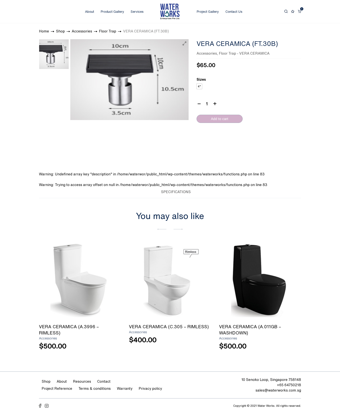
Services (137, 11)
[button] (162, 229)
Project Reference (57, 388)
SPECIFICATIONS (176, 192)
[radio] (199, 86)
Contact (103, 381)
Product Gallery (112, 11)
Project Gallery (208, 11)
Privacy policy (150, 388)
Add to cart (219, 119)
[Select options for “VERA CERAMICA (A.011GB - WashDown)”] (294, 348)
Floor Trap (227, 53)
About (89, 11)
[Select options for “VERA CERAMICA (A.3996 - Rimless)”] (113, 348)
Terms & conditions (94, 388)
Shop (46, 381)
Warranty (124, 388)
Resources (82, 381)
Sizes (201, 79)
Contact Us (233, 11)
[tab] (149, 191)
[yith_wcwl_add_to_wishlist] (80, 279)
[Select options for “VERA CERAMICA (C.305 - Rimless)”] (204, 342)
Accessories (207, 53)
